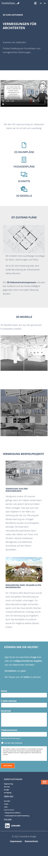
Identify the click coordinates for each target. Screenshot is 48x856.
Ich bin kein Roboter (14, 743)
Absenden (7, 766)
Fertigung (7, 793)
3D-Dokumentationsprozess (21, 282)
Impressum (16, 841)
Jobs (5, 807)
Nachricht (6, 711)
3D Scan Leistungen (13, 15)
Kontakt (7, 801)
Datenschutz (31, 841)
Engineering (8, 784)
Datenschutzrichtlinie (17, 754)
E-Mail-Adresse (9, 701)
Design (6, 790)
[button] (35, 3)
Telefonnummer (9, 730)
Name (4, 691)
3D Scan (7, 787)
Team (6, 804)
